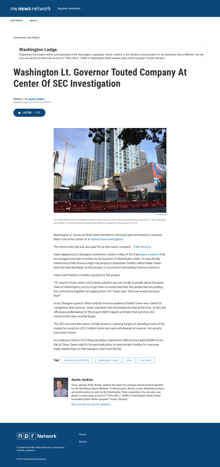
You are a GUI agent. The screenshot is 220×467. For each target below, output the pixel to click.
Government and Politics (26, 37)
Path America (142, 246)
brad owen (145, 360)
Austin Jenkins (36, 99)
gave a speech (150, 254)
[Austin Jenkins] (61, 387)
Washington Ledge (38, 49)
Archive (83, 442)
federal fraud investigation (106, 239)
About (34, 20)
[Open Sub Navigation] (25, 20)
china (129, 360)
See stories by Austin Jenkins (91, 404)
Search (82, 434)
